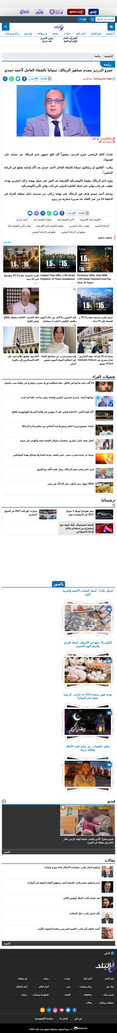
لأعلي (107, 953)
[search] (5, 27)
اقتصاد (67, 994)
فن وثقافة (42, 33)
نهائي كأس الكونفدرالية (19, 225)
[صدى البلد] (58, 27)
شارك (32, 79)
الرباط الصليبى (102, 225)
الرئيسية (110, 33)
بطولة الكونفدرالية (42, 219)
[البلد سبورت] (76, 12)
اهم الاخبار (95, 33)
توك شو (28, 33)
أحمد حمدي (22, 219)
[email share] (5, 78)
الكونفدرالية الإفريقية (90, 219)
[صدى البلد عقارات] (39, 12)
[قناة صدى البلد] (93, 12)
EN (84, 19)
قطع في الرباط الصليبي (43, 232)
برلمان (24, 994)
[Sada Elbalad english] (24, 12)
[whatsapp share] (11, 78)
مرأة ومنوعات (12, 33)
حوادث (67, 33)
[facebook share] (24, 78)
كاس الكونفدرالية (65, 219)
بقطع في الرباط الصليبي (73, 232)
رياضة (56, 33)
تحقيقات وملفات (106, 1003)
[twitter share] (18, 78)
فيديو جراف (108, 994)
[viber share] (36, 213)
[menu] (111, 27)
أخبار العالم (44, 986)
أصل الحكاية (21, 986)
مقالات (89, 1003)
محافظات (87, 994)
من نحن (78, 1018)
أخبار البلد (80, 33)
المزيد (7, 851)
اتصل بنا (64, 1018)
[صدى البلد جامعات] (56, 12)
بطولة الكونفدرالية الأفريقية (50, 225)
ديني (68, 986)
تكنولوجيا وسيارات (41, 994)
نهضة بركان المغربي (79, 225)
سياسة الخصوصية (44, 1018)
